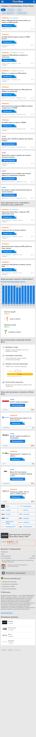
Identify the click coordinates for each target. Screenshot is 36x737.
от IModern (5, 445)
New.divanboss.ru (7, 613)
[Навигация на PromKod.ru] (2, 1)
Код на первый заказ (8, 13)
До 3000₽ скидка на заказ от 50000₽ (14, 122)
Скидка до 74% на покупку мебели (14, 230)
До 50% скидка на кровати (19, 402)
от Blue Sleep (6, 427)
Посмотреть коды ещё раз (15, 573)
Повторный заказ (21, 13)
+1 (33, 28)
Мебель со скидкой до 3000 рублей (14, 73)
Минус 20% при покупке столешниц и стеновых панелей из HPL (21, 474)
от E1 (4, 463)
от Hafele (5, 501)
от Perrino (5, 409)
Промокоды (11, 9)
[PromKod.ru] (18, 1)
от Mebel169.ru (6, 483)
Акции (19, 9)
